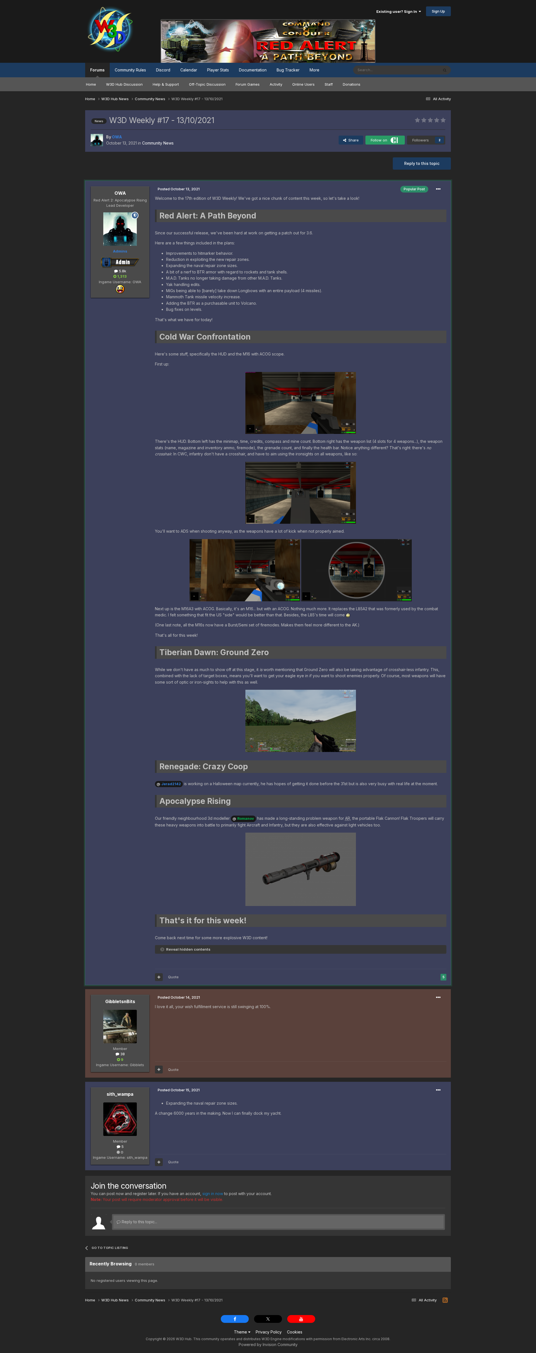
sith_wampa (120, 1094)
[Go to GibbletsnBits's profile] (120, 1026)
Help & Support (166, 84)
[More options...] (438, 189)
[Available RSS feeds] (445, 1300)
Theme (241, 1332)
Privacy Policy (269, 1332)
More (314, 70)
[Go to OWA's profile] (97, 140)
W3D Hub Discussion (124, 84)
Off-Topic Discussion (207, 84)
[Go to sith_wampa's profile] (120, 1119)
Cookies (294, 1332)
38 (122, 1054)
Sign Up (438, 11)
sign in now (212, 1193)
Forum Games (248, 84)
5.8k (122, 271)
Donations (351, 84)
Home (91, 84)
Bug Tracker (288, 70)
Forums (97, 70)
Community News (158, 143)
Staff (329, 84)
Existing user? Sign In (397, 11)
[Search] (445, 70)
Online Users (303, 84)
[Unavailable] (300, 402)
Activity (276, 84)
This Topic (422, 70)
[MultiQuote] (159, 977)
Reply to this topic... (139, 1221)
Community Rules (130, 70)
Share (352, 140)
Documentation (253, 70)
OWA (120, 193)
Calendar (188, 70)
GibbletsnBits (120, 1001)
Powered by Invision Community (268, 1344)
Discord (163, 70)
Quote (173, 977)
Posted (179, 189)
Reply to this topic (421, 163)
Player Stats (218, 70)
